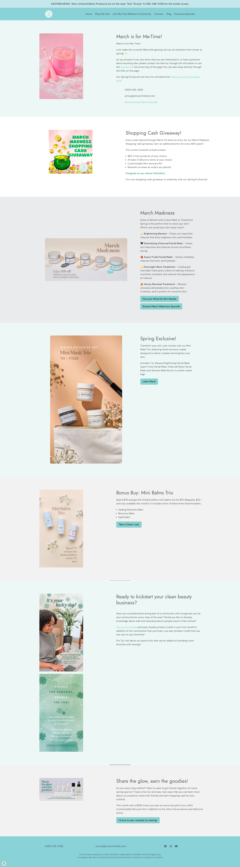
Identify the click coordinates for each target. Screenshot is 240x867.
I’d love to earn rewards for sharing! (138, 820)
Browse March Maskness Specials (161, 306)
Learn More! (149, 381)
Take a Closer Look (129, 524)
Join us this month (126, 627)
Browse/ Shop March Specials (141, 102)
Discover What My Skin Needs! (159, 298)
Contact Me (126, 67)
